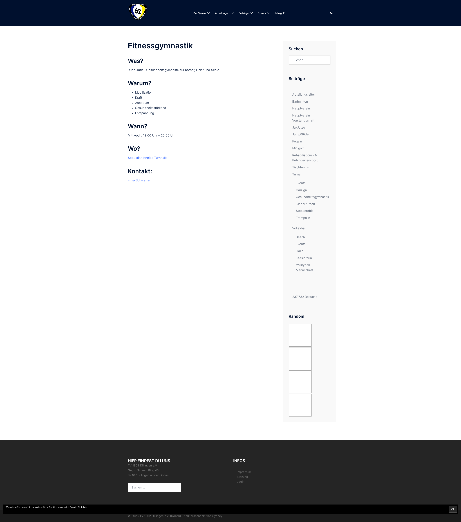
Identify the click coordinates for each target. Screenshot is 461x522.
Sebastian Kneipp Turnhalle (147, 158)
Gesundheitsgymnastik (312, 197)
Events (301, 183)
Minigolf (280, 13)
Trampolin (303, 218)
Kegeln (297, 141)
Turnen (297, 174)
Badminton (300, 101)
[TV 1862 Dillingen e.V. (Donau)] (138, 13)
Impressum (244, 472)
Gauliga (301, 190)
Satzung (242, 477)
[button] (331, 13)
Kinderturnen (305, 204)
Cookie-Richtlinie (78, 507)
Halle (299, 251)
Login (240, 481)
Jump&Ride (300, 134)
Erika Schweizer (139, 180)
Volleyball (299, 228)
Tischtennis (300, 167)
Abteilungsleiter (303, 94)
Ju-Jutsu (298, 127)
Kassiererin (304, 258)
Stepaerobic (304, 211)
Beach (300, 237)
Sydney (217, 516)
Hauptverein (301, 108)
